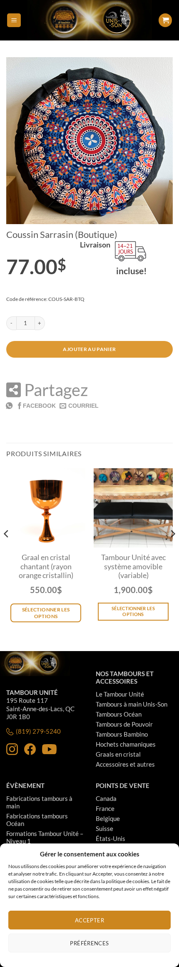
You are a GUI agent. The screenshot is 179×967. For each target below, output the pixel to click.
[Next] (172, 550)
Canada (106, 798)
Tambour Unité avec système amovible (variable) (133, 566)
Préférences (89, 943)
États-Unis (110, 838)
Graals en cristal (118, 754)
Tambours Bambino (122, 734)
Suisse (104, 828)
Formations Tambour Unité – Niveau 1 (44, 837)
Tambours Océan (119, 714)
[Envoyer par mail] (79, 405)
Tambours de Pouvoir (124, 724)
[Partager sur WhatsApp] (9, 405)
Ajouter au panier (89, 349)
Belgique (108, 818)
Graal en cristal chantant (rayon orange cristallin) (46, 566)
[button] (14, 20)
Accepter (89, 920)
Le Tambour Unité (120, 694)
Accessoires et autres (125, 764)
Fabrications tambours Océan (37, 819)
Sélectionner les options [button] (46, 612)
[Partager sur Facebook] (36, 405)
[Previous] (7, 550)
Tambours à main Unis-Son (131, 704)
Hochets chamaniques (126, 744)
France (105, 808)
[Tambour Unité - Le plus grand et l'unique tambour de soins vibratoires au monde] (89, 20)
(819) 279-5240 (38, 731)
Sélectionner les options (133, 611)
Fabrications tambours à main (39, 802)
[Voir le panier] (165, 20)
